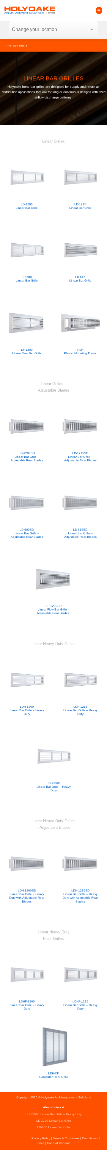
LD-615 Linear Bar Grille (80, 278)
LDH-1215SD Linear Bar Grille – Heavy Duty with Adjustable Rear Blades (80, 895)
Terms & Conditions (66, 1138)
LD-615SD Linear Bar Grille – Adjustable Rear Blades (80, 533)
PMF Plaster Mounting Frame (80, 351)
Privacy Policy (41, 1138)
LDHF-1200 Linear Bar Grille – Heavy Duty (27, 1004)
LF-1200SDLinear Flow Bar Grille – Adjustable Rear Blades (53, 609)
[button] (99, 10)
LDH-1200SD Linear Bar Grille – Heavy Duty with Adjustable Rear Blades (26, 895)
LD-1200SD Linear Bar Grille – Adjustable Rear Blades (27, 457)
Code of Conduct (58, 1143)
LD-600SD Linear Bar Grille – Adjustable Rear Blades (27, 533)
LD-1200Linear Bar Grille (27, 206)
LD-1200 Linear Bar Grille (53, 1120)
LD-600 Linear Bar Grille (27, 278)
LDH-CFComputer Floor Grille (53, 1074)
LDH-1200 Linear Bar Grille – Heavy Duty (27, 710)
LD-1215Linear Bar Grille (80, 206)
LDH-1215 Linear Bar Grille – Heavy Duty (80, 710)
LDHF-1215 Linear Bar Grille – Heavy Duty (80, 1004)
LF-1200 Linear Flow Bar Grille (26, 351)
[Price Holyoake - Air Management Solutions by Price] (29, 11)
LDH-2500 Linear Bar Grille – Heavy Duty (54, 786)
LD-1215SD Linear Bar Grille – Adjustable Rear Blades (80, 457)
